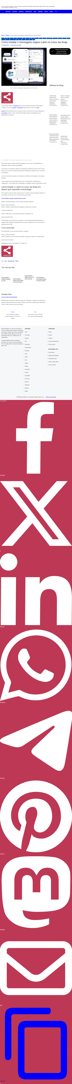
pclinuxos (60, 38)
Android (40, 11)
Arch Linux (27, 378)
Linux (34, 11)
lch (6, 261)
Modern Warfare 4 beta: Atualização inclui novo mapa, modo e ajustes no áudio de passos (53, 118)
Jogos (46, 11)
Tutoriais (50, 338)
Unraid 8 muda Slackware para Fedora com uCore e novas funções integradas (54, 99)
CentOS (11, 38)
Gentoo (27, 38)
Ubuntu (30, 39)
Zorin (34, 39)
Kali (30, 38)
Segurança (27, 344)
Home (2, 35)
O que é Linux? (51, 344)
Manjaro (44, 38)
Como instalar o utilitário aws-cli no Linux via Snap (29, 277)
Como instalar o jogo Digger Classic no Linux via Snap (41, 279)
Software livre (13, 39)
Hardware (27, 350)
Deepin (15, 38)
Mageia (40, 38)
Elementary (19, 38)
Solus (17, 39)
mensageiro (20, 107)
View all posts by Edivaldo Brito (9, 297)
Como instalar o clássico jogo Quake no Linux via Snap (18, 280)
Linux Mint (36, 38)
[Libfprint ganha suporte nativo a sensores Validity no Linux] (66, 131)
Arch (6, 38)
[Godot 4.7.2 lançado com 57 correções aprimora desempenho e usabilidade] (66, 92)
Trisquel (23, 39)
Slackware (27, 384)
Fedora (24, 38)
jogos (26, 353)
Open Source (49, 38)
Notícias (8, 11)
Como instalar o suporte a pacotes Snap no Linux (13, 198)
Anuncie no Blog (52, 364)
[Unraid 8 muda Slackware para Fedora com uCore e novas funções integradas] (54, 92)
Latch (2, 111)
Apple (26, 356)
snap (17, 261)
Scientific (8, 39)
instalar (14, 107)
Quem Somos (51, 352)
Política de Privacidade (53, 355)
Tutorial (14, 11)
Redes (26, 391)
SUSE (20, 39)
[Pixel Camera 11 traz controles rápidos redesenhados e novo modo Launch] (66, 111)
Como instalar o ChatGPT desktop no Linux (5, 279)
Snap (37, 107)
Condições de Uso (52, 358)
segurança (16, 105)
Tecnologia (28, 11)
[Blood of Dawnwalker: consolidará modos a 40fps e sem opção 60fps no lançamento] (54, 130)
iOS (26, 341)
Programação (28, 347)
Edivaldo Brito (6, 45)
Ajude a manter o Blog (53, 361)
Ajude (51, 11)
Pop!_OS (64, 38)
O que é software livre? (53, 341)
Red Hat (68, 38)
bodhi (8, 38)
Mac (26, 359)
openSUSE (55, 38)
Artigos (21, 11)
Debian (7, 35)
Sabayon (3, 39)
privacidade (4, 113)
